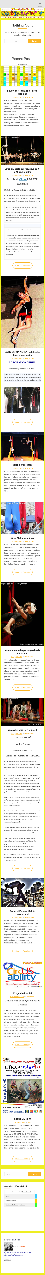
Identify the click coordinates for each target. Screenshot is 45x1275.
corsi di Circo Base (22, 464)
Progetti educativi (22, 993)
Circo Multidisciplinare (22, 537)
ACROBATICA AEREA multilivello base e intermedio (22, 353)
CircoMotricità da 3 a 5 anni (22, 730)
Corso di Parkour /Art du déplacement (22, 912)
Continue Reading (22, 265)
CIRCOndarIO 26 (22, 1118)
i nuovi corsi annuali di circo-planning (22, 92)
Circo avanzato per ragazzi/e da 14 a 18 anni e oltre (22, 170)
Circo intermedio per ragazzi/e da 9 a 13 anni (22, 652)
